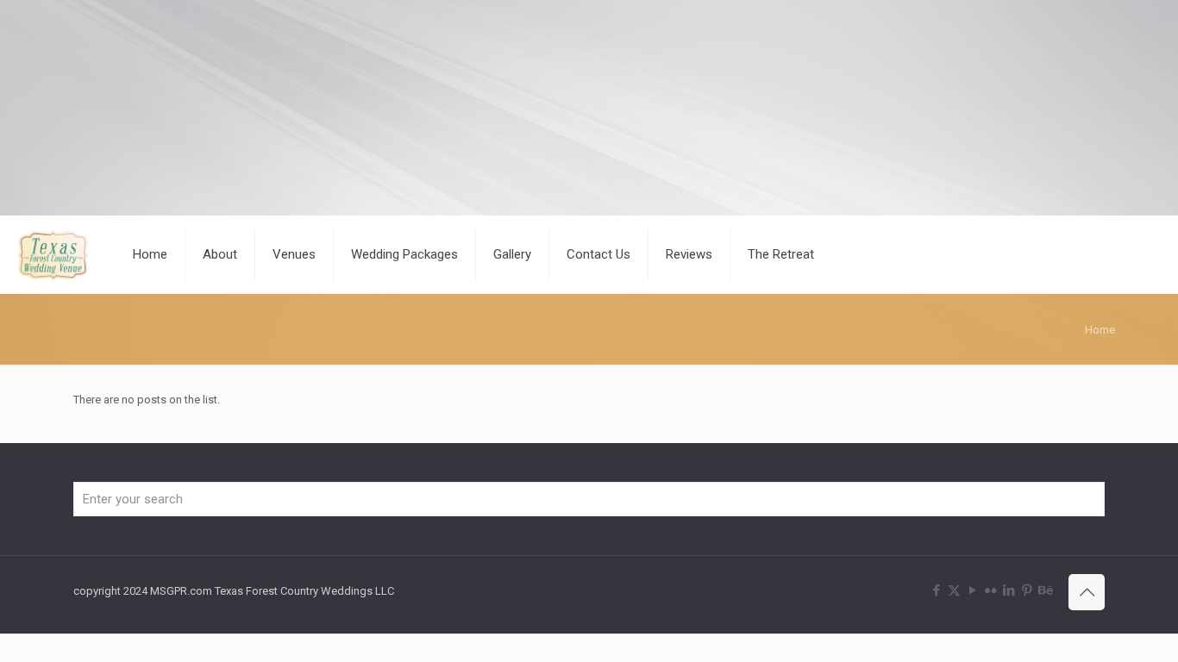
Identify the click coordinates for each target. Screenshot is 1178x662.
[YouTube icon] (972, 590)
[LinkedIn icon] (1008, 590)
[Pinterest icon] (1026, 590)
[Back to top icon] (1086, 592)
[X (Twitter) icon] (954, 590)
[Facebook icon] (936, 590)
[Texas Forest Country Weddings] (53, 254)
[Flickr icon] (990, 590)
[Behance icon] (1044, 590)
